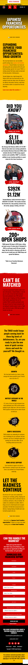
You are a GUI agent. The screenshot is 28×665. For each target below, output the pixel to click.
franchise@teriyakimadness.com (14, 635)
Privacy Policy (9, 646)
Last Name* (14, 566)
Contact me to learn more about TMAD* (14, 614)
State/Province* (14, 590)
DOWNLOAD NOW (14, 621)
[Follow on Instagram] (15, 643)
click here (5, 658)
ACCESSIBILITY (19, 646)
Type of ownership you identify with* (14, 607)
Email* (14, 572)
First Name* (14, 560)
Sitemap (14, 646)
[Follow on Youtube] (18, 643)
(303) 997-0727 (14, 639)
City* (14, 596)
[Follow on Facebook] (9, 643)
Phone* (14, 578)
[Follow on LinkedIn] (12, 643)
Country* (14, 584)
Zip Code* (14, 602)
